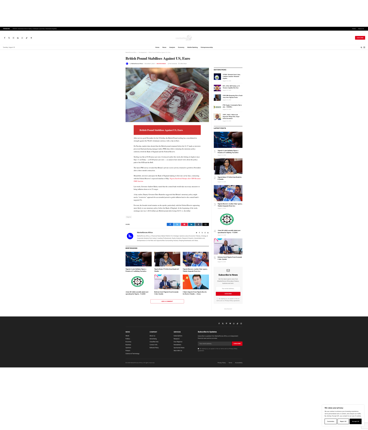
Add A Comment (167, 301)
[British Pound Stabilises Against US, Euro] (167, 95)
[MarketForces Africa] (184, 37)
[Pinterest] (119, 144)
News (164, 47)
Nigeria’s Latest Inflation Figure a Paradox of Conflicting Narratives (136, 270)
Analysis (172, 47)
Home (354, 28)
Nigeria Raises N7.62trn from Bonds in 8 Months (166, 270)
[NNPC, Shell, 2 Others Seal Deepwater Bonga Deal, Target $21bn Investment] (217, 116)
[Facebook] (119, 131)
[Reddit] (119, 157)
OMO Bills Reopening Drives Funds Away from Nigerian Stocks (232, 96)
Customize (330, 421)
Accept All (355, 421)
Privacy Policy (229, 300)
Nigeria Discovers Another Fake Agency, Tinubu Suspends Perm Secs (195, 270)
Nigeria (129, 217)
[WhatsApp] (119, 166)
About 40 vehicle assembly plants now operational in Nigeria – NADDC (137, 293)
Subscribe (360, 37)
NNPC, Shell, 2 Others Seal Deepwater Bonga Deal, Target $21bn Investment (231, 116)
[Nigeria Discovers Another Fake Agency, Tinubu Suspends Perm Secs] (196, 259)
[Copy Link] (119, 171)
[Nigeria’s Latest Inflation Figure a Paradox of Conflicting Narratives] (139, 259)
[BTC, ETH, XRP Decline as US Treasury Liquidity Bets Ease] (217, 88)
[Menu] (364, 47)
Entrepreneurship (207, 47)
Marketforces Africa (137, 63)
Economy (181, 47)
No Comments (173, 63)
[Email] (119, 149)
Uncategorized (143, 52)
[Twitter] (119, 135)
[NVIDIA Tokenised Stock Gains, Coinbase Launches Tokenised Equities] (217, 76)
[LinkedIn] (119, 140)
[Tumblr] (119, 153)
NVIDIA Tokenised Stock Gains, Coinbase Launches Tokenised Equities (231, 76)
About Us (361, 28)
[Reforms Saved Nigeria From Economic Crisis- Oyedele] (167, 282)
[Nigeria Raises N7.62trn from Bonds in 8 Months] (167, 259)
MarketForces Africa (131, 52)
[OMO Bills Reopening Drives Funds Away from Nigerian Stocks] (217, 97)
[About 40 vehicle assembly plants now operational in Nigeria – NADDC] (139, 282)
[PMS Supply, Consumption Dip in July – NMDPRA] (217, 107)
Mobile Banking (192, 47)
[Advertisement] (184, 13)
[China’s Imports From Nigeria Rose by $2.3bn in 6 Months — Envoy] (196, 282)
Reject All (343, 421)
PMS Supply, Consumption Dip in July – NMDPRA (232, 106)
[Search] (361, 47)
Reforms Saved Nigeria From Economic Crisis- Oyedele (166, 293)
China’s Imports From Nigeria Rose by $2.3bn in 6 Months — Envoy (195, 293)
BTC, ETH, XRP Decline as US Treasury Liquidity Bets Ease (31, 28)
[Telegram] (119, 162)
